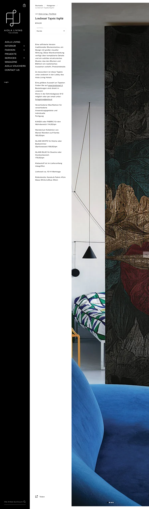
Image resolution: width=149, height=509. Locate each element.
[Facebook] (15, 86)
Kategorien (51, 5)
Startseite (39, 5)
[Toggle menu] (24, 46)
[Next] (146, 254)
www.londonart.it (55, 85)
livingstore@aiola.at (43, 99)
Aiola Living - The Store (47, 14)
